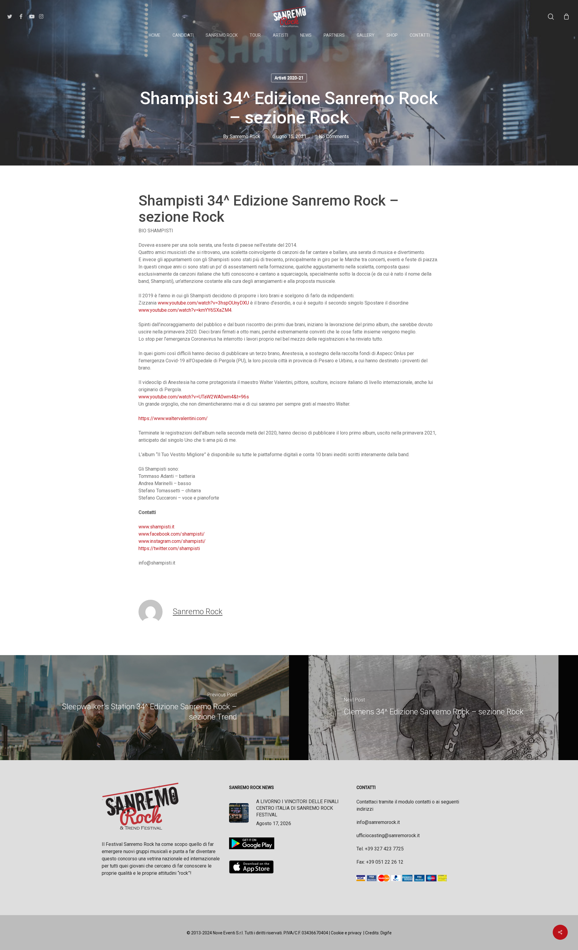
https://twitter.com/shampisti (169, 548)
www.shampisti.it (156, 527)
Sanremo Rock (245, 136)
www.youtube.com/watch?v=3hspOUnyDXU (203, 303)
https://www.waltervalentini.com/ (173, 418)
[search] (551, 17)
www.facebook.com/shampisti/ (171, 534)
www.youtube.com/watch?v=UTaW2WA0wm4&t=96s (193, 397)
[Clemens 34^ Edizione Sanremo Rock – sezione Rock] (433, 707)
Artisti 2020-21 (289, 78)
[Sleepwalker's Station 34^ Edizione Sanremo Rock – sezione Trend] (144, 707)
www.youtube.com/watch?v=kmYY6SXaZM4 (185, 310)
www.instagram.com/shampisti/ (172, 541)
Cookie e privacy (346, 932)
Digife (386, 932)
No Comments (334, 136)
